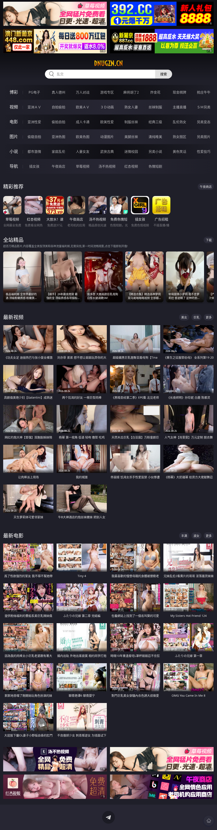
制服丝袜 (131, 122)
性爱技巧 (203, 151)
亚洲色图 (58, 136)
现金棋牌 (179, 92)
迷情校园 (131, 151)
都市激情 (34, 151)
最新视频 (13, 316)
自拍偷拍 (58, 107)
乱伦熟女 (179, 122)
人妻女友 (82, 151)
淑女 (196, 536)
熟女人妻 (131, 107)
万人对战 (82, 92)
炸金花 (155, 92)
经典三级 (155, 122)
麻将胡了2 (131, 92)
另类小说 (155, 151)
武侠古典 (107, 151)
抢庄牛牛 (203, 92)
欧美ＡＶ (82, 107)
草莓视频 (82, 166)
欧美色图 (82, 136)
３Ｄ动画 (107, 107)
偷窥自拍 (34, 136)
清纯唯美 (155, 136)
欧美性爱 (107, 122)
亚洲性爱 (34, 122)
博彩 (14, 92)
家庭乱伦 (58, 151)
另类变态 (203, 122)
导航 (14, 166)
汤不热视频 (107, 166)
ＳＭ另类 (203, 107)
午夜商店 (58, 166)
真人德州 (58, 92)
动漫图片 (107, 136)
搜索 (163, 74)
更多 (209, 317)
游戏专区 (107, 92)
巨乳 (196, 317)
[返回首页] (209, 821)
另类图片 (203, 136)
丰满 (184, 536)
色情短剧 (155, 166)
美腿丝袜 (131, 136)
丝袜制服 (155, 107)
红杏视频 (131, 166)
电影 (14, 122)
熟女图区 (179, 136)
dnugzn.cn (108, 63)
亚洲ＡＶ (34, 107)
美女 (184, 317)
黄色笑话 (179, 151)
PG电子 (34, 92)
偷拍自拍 (58, 122)
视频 (14, 107)
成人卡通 (82, 122)
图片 (14, 136)
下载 (209, 240)
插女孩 (34, 166)
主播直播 (179, 107)
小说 (14, 151)
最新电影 (13, 535)
